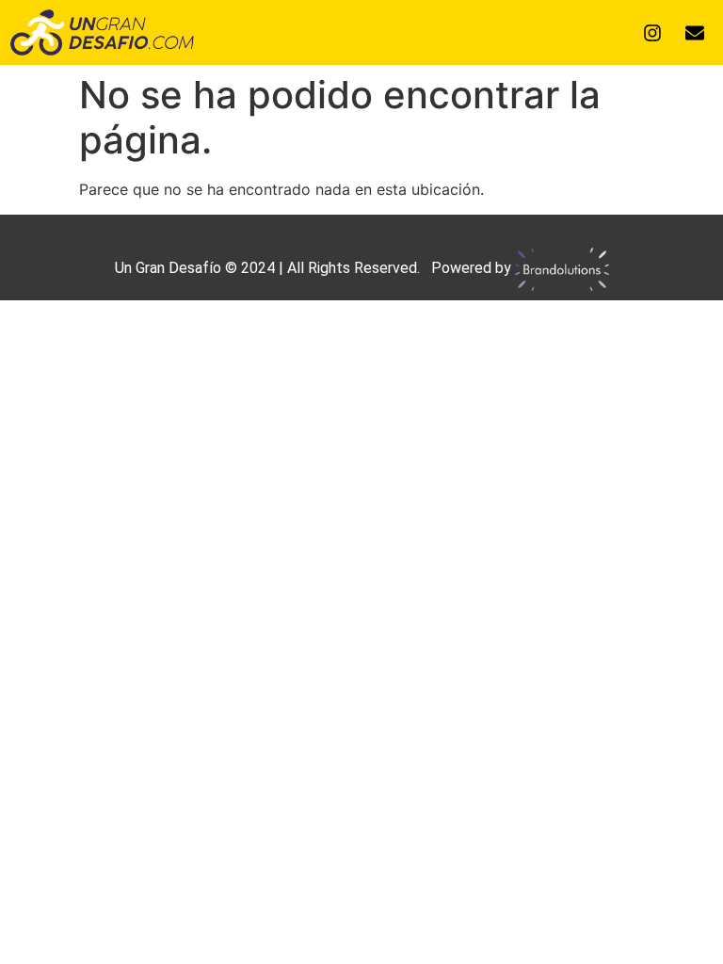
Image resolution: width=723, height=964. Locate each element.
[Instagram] (652, 33)
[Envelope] (695, 33)
